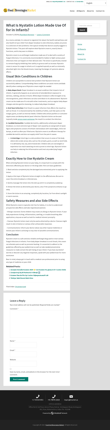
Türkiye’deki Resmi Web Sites (21, 278)
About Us (81, 54)
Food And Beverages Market (55, 425)
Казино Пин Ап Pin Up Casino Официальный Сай (29, 275)
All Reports (82, 49)
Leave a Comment (43, 35)
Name (12, 341)
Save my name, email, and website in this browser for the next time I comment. (35, 373)
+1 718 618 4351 (79, 1)
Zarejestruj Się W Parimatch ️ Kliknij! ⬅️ (25, 272)
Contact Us (82, 59)
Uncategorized (20, 286)
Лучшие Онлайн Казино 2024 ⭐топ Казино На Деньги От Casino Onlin (38, 270)
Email (12, 350)
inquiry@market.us (58, 1)
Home (80, 44)
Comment (14, 309)
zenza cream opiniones (26, 119)
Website (13, 359)
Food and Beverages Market (19, 11)
